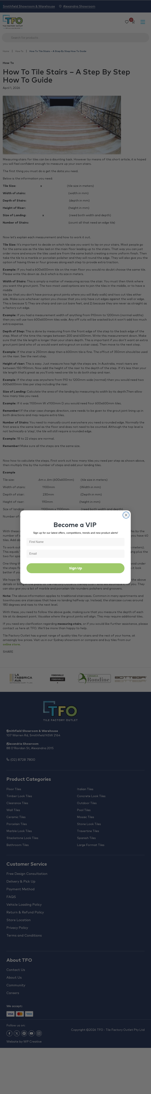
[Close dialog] (126, 515)
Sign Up (75, 568)
